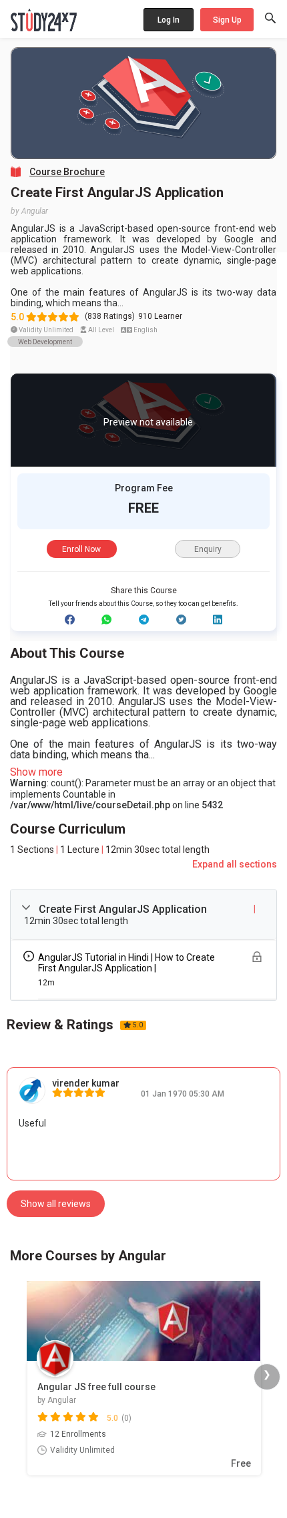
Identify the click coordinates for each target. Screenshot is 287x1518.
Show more (36, 772)
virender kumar (85, 1083)
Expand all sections (234, 864)
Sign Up (227, 20)
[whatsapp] (106, 620)
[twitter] (181, 620)
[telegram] (144, 620)
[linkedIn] (217, 620)
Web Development (45, 342)
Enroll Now (81, 549)
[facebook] (70, 620)
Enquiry (208, 549)
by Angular (29, 211)
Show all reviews (56, 1203)
